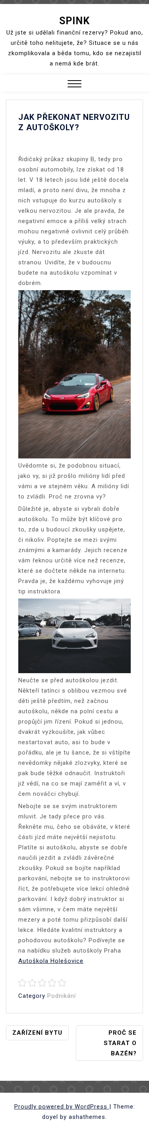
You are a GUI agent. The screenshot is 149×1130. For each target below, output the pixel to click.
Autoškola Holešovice (50, 960)
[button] (74, 85)
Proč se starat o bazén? (120, 1043)
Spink (74, 21)
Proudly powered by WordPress (61, 1106)
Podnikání (61, 995)
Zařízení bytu (37, 1032)
